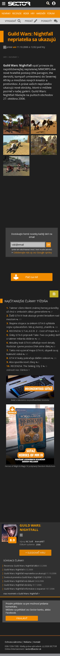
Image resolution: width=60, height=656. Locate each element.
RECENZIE (16, 13)
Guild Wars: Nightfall (14, 569)
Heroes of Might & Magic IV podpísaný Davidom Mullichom (30, 466)
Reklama (27, 642)
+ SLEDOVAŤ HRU (35, 552)
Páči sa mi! (31, 277)
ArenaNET (39, 541)
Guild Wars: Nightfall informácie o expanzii (24, 588)
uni (14, 47)
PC (5, 47)
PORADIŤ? (46, 20)
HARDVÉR (40, 13)
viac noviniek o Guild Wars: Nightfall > (21, 593)
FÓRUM (50, 13)
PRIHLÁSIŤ (21, 618)
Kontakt (36, 642)
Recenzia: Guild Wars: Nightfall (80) (20, 565)
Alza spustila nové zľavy (24, 362)
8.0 (12, 539)
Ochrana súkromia (13, 642)
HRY (32, 13)
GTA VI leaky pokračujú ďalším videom (32, 358)
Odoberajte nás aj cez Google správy (32, 252)
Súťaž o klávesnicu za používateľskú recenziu (30, 400)
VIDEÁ (26, 13)
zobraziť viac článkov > (18, 369)
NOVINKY (6, 13)
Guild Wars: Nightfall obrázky (18, 584)
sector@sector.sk (33, 649)
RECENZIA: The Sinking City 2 (29, 366)
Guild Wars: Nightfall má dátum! (19, 581)
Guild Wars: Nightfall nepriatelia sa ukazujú (25, 573)
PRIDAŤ (29, 20)
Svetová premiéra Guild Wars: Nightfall (23, 577)
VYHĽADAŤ (10, 20)
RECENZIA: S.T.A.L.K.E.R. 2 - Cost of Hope (34, 330)
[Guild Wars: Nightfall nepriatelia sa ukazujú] (16, 124)
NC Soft (29, 541)
